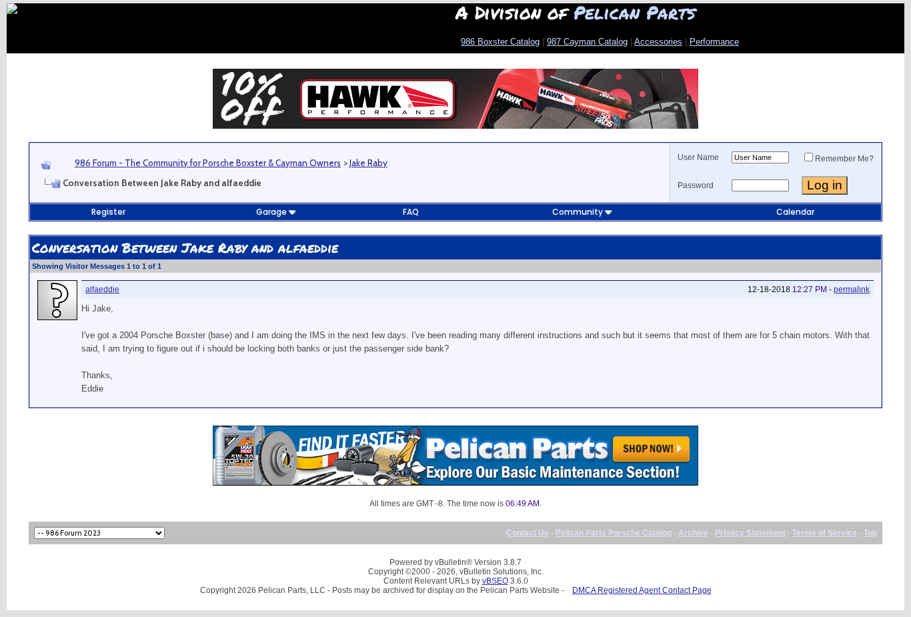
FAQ (411, 211)
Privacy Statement (750, 533)
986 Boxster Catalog (500, 42)
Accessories (658, 42)
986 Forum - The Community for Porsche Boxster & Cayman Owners (208, 162)
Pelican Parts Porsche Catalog (614, 533)
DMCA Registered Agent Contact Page (642, 590)
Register (108, 211)
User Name (698, 157)
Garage (271, 211)
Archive (693, 533)
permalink (852, 289)
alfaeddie (102, 289)
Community (577, 211)
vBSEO (495, 581)
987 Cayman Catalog (587, 42)
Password (696, 185)
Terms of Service (824, 533)
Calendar (795, 211)
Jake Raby (368, 162)
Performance (714, 42)
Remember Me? (844, 158)
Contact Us (527, 533)
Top (870, 533)
